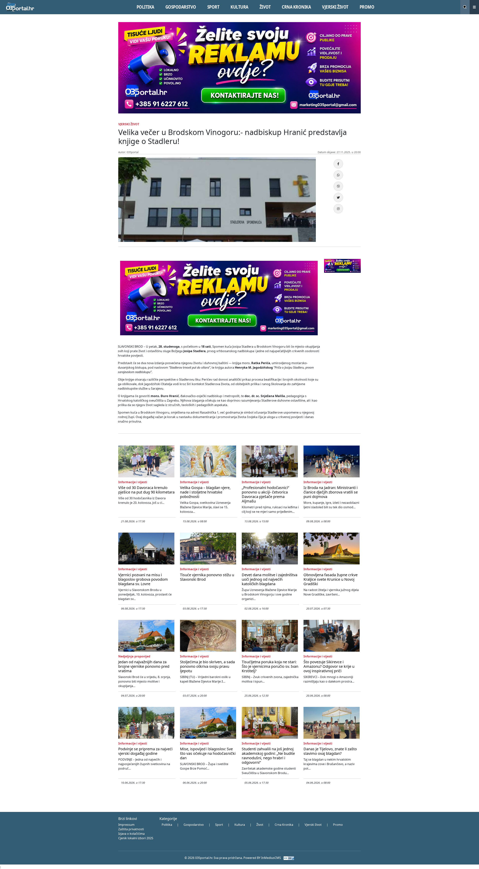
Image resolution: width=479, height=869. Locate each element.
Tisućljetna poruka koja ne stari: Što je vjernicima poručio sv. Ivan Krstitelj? (270, 666)
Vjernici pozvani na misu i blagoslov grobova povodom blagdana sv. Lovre (143, 579)
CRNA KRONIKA (296, 7)
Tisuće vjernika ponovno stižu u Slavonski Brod (207, 577)
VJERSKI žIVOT (335, 7)
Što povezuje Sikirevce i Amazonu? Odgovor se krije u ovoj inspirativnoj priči (328, 666)
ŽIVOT (265, 7)
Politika (167, 825)
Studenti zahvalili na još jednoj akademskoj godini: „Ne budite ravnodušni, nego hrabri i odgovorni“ (268, 755)
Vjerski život (313, 825)
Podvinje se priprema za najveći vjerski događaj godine (145, 751)
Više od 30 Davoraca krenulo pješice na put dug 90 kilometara (146, 490)
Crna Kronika (284, 825)
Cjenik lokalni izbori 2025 (135, 838)
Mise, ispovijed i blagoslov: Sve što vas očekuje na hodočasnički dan (208, 753)
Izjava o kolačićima (131, 834)
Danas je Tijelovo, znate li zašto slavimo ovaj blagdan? (330, 751)
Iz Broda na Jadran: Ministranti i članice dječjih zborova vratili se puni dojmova (330, 492)
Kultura (239, 825)
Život (259, 825)
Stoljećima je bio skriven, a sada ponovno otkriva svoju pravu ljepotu (207, 666)
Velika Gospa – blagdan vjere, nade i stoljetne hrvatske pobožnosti (205, 492)
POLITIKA (145, 7)
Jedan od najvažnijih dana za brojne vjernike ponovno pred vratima (143, 666)
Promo (338, 825)
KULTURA (239, 7)
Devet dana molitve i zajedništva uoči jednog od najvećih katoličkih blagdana (269, 579)
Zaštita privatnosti (131, 829)
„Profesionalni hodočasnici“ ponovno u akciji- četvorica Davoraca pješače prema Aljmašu (265, 494)
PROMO (367, 7)
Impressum (126, 825)
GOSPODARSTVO (180, 7)
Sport (219, 825)
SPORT (213, 7)
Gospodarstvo (194, 825)
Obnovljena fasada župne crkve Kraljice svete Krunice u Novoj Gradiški (330, 579)
